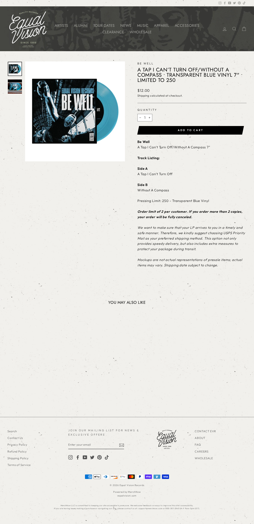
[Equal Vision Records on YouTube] (85, 457)
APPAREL (161, 25)
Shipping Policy (18, 458)
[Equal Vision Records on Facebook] (77, 457)
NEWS (125, 25)
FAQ (198, 444)
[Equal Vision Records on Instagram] (70, 457)
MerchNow (134, 491)
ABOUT (200, 438)
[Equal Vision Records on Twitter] (92, 457)
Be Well (145, 63)
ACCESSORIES (187, 25)
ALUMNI (81, 25)
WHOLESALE (141, 32)
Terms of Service (19, 465)
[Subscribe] (121, 445)
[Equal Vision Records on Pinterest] (99, 457)
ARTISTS (61, 25)
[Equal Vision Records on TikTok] (107, 457)
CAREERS (201, 451)
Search (12, 431)
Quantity (147, 110)
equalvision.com (127, 495)
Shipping (143, 95)
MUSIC (143, 25)
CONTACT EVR (205, 431)
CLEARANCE (113, 32)
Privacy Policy (17, 444)
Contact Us (15, 438)
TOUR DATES (104, 25)
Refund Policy (17, 451)
